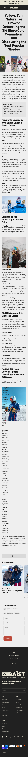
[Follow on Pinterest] (14, 737)
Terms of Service (14, 613)
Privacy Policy (6, 613)
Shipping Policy (5, 731)
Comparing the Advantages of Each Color (14, 109)
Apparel (3, 707)
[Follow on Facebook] (3, 737)
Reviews (18, 713)
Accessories (5, 713)
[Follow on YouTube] (18, 737)
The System (18, 699)
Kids (3, 704)
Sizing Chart (4, 715)
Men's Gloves (5, 699)
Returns (3, 726)
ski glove (24, 129)
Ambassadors (19, 704)
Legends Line (19, 707)
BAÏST (4, 319)
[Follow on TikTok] (22, 737)
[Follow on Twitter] (7, 737)
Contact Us (4, 723)
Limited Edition (5, 710)
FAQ (2, 728)
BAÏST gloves (21, 94)
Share (15, 556)
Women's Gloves (5, 702)
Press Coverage (19, 710)
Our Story (18, 702)
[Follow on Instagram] (10, 737)
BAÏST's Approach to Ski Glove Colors (13, 111)
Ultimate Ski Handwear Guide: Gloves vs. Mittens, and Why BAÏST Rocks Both (12, 591)
